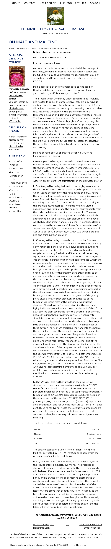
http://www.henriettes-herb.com (26, 545)
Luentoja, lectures (73, 3)
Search (95, 3)
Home (11, 48)
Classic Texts (16, 168)
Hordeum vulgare (61, 52)
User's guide (48, 3)
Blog (12, 194)
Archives (14, 172)
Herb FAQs (16, 161)
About (16, 3)
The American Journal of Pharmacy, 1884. (36, 48)
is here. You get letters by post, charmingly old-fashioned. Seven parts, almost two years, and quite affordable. (19, 105)
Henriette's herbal (18, 534)
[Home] (55, 16)
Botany (14, 190)
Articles (14, 165)
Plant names (17, 186)
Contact (29, 3)
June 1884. (62, 48)
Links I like (15, 211)
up (67, 524)
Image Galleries (18, 183)
